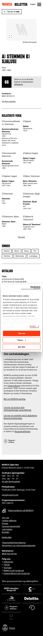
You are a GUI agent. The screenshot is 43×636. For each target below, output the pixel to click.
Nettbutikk (6, 538)
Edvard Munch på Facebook (17, 574)
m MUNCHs (13, 399)
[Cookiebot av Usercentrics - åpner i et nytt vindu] (30, 287)
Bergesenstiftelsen (22, 431)
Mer (5, 399)
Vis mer (21, 237)
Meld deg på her (9, 554)
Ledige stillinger (9, 521)
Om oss (5, 518)
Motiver (7, 256)
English (32, 4)
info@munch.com (10, 495)
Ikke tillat (21, 347)
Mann (16, 251)
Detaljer (33, 326)
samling (21, 399)
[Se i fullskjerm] (21, 29)
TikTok (7, 565)
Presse (5, 524)
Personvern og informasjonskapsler (19, 546)
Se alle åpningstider (11, 482)
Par (35, 251)
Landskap (33, 256)
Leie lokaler (7, 529)
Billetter (21, 4)
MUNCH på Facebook (14, 571)
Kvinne (6, 251)
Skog (26, 251)
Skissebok (18, 84)
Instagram (8, 562)
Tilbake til (13, 12)
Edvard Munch (14, 386)
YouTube (8, 568)
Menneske (19, 256)
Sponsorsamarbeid (11, 526)
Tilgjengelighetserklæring (14, 543)
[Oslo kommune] (21, 628)
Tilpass (20, 340)
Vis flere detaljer (9, 102)
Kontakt (5, 532)
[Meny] (39, 4)
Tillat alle (21, 333)
